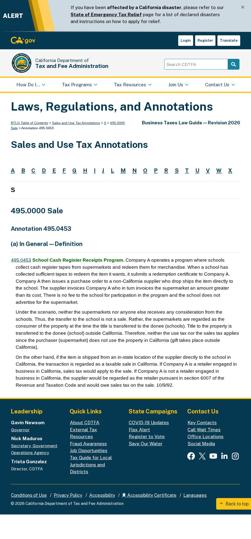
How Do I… (28, 84)
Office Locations (206, 436)
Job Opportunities (88, 450)
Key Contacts (202, 422)
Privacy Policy (68, 495)
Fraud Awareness (88, 443)
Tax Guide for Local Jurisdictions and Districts (91, 464)
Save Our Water (146, 443)
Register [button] (205, 40)
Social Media (201, 443)
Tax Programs (77, 84)
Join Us (175, 84)
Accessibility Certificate (151, 495)
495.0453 (21, 260)
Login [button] (186, 40)
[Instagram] (235, 456)
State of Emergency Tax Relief (106, 14)
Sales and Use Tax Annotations (76, 123)
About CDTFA (85, 422)
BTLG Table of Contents (29, 123)
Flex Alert (139, 429)
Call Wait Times (204, 429)
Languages (195, 495)
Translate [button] (229, 40)
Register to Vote (147, 436)
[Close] (242, 7)
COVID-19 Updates (149, 422)
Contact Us (217, 84)
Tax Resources (130, 84)
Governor (20, 429)
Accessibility (102, 495)
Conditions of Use (29, 495)
